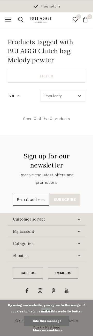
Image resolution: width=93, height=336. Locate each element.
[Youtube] (66, 290)
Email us (63, 273)
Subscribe (64, 199)
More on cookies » (48, 330)
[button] (8, 19)
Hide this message (46, 321)
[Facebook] (27, 290)
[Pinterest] (53, 290)
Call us (27, 273)
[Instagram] (40, 290)
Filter (46, 76)
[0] (85, 19)
